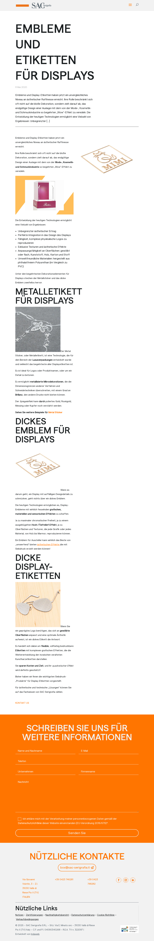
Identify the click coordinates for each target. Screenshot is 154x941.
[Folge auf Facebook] (118, 880)
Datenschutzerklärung (82, 915)
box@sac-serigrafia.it (75, 867)
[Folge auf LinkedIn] (132, 880)
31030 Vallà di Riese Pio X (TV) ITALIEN (30, 892)
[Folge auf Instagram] (125, 880)
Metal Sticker (55, 412)
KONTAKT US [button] (22, 703)
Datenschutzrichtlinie (30, 823)
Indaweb (35, 934)
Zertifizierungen (34, 915)
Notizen (19, 915)
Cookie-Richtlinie (105, 915)
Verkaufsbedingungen (27, 919)
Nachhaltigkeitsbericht (57, 915)
